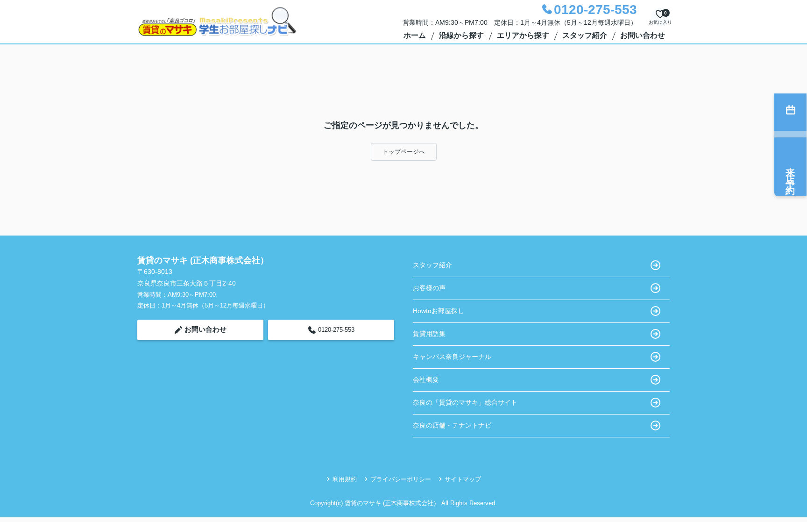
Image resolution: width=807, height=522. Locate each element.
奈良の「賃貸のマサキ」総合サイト (465, 402)
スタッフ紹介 (584, 35)
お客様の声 (429, 288)
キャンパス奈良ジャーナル (452, 356)
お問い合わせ (642, 35)
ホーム (415, 35)
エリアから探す (523, 35)
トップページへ (403, 151)
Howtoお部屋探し (438, 311)
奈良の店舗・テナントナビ (452, 425)
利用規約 (345, 479)
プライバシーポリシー (400, 479)
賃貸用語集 (429, 333)
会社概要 (426, 379)
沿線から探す (461, 35)
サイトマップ (463, 479)
